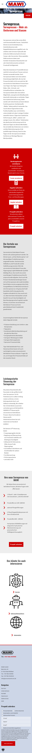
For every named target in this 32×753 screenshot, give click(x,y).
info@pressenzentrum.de (8, 678)
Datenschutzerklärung (11, 729)
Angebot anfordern (16, 202)
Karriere (3, 688)
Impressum (4, 696)
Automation (17, 635)
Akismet (20, 737)
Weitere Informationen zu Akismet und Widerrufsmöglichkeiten (14, 739)
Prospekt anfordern (16, 226)
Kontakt (3, 693)
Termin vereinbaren (16, 178)
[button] (3, 750)
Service (17, 592)
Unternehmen (5, 691)
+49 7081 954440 (10, 657)
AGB (2, 701)
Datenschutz (4, 698)
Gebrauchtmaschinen (17, 614)
